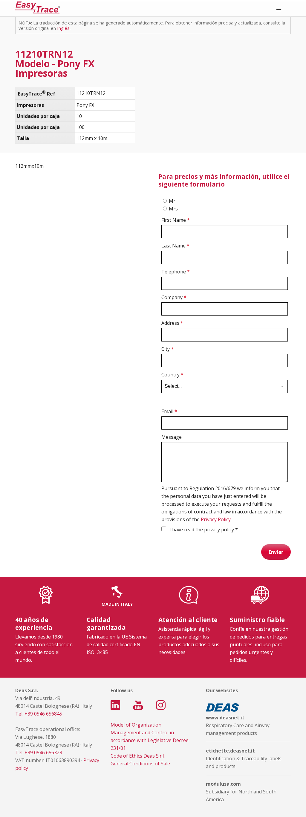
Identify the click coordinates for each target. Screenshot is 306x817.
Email (169, 411)
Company (173, 297)
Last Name (175, 245)
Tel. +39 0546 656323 (38, 752)
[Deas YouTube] (138, 705)
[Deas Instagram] (161, 705)
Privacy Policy (216, 519)
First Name (175, 220)
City (167, 349)
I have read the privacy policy (203, 529)
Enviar (276, 552)
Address (172, 323)
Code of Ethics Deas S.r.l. (138, 756)
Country (172, 374)
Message (171, 437)
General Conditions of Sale (140, 763)
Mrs (173, 208)
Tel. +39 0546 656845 (38, 713)
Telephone (175, 271)
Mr (172, 201)
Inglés (63, 28)
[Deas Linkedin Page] (115, 705)
